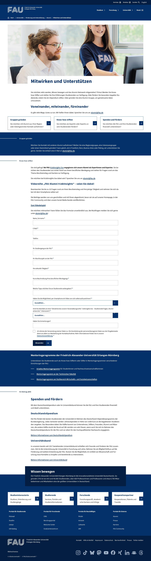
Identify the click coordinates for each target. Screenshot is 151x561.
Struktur (125, 2)
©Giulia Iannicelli (14, 557)
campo (11, 525)
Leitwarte (81, 525)
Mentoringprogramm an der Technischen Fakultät (56, 374)
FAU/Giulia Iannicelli (29, 557)
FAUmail (12, 516)
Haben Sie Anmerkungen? (42, 321)
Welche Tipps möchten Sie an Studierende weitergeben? (53, 288)
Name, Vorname (39, 218)
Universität (127, 10)
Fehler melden (138, 540)
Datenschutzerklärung (45, 336)
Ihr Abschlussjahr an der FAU (43, 258)
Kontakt (79, 540)
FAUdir (80, 516)
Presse (115, 520)
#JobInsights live (57, 167)
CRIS (45, 516)
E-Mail (35, 228)
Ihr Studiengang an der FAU (43, 248)
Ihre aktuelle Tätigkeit (41, 268)
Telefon (35, 238)
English (144, 2)
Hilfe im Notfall (88, 540)
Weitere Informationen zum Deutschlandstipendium (51, 435)
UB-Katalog (13, 529)
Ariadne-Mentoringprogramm (48, 369)
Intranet (81, 520)
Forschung (113, 10)
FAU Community (118, 529)
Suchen (135, 2)
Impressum (99, 540)
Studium (100, 10)
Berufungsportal (49, 520)
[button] (29, 123)
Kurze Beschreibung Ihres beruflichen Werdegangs (51, 278)
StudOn (11, 520)
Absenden (39, 343)
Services (115, 2)
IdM (79, 529)
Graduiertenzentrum (51, 529)
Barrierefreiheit (120, 540)
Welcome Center (49, 525)
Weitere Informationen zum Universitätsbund (49, 460)
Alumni (115, 516)
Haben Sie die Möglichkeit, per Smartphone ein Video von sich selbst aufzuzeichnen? (62, 298)
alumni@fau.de (97, 112)
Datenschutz (108, 540)
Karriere (116, 525)
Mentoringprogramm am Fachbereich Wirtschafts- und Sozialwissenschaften (67, 379)
